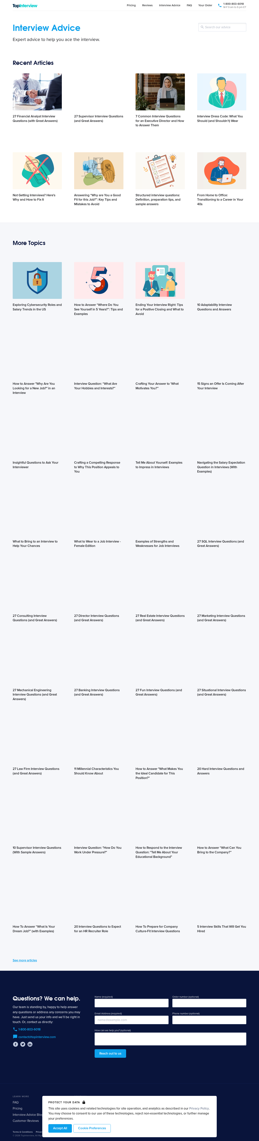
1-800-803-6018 (234, 5)
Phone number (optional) (185, 1013)
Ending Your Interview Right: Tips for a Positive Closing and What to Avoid (160, 309)
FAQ (189, 5)
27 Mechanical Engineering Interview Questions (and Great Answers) (35, 694)
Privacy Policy (199, 1108)
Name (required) (104, 996)
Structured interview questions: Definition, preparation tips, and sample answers (158, 199)
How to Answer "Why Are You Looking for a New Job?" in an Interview (34, 388)
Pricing (131, 5)
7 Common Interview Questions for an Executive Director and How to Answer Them (160, 120)
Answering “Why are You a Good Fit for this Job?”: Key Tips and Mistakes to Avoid (97, 199)
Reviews (147, 5)
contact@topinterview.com (37, 1037)
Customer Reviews (26, 1121)
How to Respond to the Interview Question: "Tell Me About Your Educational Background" (159, 852)
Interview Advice (169, 5)
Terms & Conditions (23, 1132)
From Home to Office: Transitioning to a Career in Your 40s (220, 199)
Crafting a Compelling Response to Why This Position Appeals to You (97, 467)
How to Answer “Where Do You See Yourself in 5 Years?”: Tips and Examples (98, 309)
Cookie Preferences (92, 1128)
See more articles (25, 960)
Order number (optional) (185, 996)
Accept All (60, 1128)
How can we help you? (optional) (113, 1030)
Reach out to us (110, 1053)
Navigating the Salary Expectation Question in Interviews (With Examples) (221, 467)
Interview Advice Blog (28, 1115)
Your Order (205, 5)
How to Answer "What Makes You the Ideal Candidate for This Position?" (159, 773)
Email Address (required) (108, 1013)
